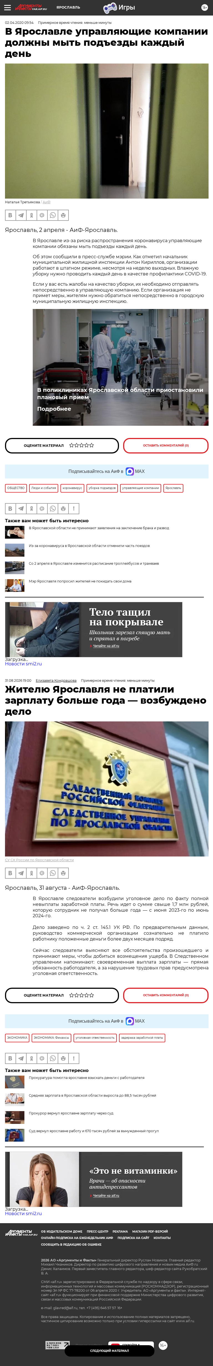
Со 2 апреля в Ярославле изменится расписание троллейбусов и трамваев (94, 563)
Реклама (120, 1231)
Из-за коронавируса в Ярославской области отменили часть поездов (89, 546)
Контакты (162, 1238)
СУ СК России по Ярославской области (39, 860)
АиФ (46, 202)
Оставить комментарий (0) (166, 445)
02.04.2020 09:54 (19, 23)
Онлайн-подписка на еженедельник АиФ (77, 1238)
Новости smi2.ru (23, 663)
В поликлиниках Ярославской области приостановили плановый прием (120, 394)
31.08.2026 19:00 (18, 680)
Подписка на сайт (133, 1238)
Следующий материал (109, 1351)
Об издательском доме (61, 1231)
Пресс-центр (97, 1231)
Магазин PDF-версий (150, 1231)
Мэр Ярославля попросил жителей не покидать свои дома (80, 581)
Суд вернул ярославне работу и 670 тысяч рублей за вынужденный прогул (94, 1131)
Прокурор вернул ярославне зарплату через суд (71, 1113)
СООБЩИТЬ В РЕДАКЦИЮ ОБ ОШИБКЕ (71, 1244)
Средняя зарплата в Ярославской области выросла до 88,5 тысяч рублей (92, 1095)
